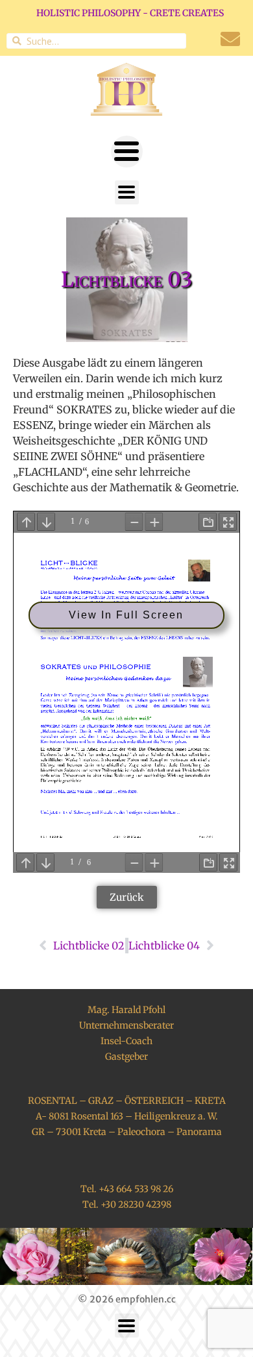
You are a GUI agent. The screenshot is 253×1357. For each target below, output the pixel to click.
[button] (127, 151)
